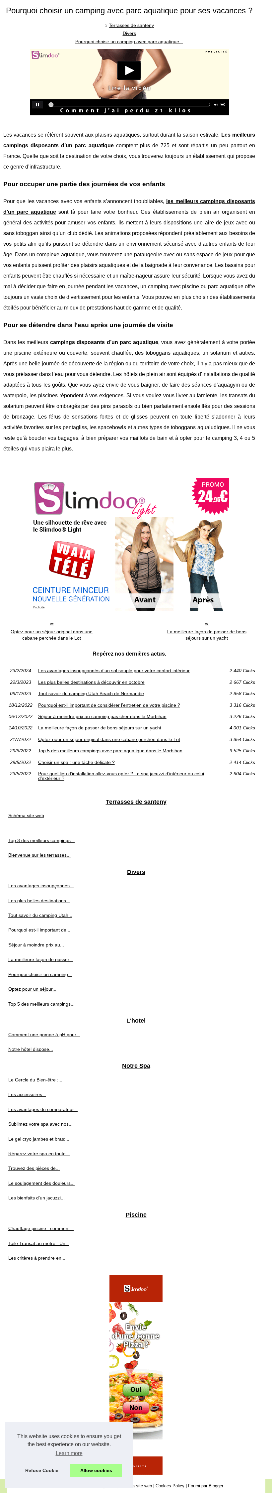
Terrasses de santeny (131, 25)
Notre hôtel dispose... (30, 1049)
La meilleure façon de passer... (40, 959)
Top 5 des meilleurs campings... (41, 1004)
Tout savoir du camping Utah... (40, 915)
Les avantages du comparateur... (43, 1109)
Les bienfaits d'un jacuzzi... (36, 1197)
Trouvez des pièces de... (34, 1168)
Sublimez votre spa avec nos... (40, 1124)
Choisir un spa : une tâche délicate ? (76, 762)
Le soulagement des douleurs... (41, 1183)
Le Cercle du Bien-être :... (35, 1079)
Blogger (216, 1485)
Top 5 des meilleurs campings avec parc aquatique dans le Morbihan (110, 750)
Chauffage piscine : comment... (41, 1228)
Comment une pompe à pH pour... (44, 1034)
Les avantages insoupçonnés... (41, 885)
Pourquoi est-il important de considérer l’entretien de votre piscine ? (109, 705)
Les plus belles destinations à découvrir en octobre (91, 682)
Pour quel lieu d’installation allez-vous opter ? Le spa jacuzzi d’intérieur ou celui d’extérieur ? (121, 776)
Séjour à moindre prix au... (36, 944)
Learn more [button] (69, 1453)
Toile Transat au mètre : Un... (38, 1243)
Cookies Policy (170, 1485)
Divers (129, 33)
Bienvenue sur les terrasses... (39, 855)
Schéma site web (26, 815)
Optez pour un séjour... (32, 989)
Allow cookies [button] (96, 1470)
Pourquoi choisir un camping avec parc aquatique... (129, 41)
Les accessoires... (27, 1094)
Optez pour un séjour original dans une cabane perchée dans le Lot (52, 635)
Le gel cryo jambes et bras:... (38, 1139)
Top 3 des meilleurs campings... (41, 840)
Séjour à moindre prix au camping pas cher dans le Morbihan (102, 716)
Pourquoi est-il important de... (39, 930)
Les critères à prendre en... (36, 1258)
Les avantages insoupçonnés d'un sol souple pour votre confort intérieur (114, 670)
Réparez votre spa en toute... (39, 1153)
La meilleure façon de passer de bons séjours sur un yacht (206, 635)
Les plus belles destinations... (39, 900)
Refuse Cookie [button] (41, 1470)
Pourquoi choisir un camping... (40, 974)
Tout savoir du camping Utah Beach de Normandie (91, 693)
